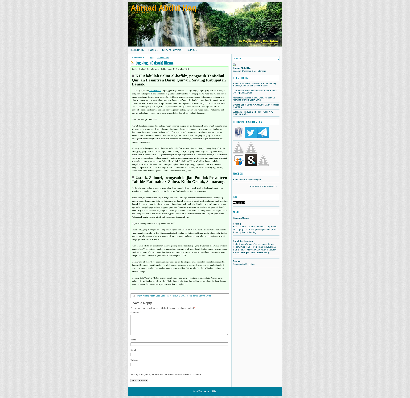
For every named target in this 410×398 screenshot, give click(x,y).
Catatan (242, 226)
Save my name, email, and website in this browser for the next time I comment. (166, 374)
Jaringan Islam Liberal (252, 252)
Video (273, 226)
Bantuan (192, 49)
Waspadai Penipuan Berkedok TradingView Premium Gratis (253, 113)
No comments (163, 58)
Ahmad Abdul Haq (164, 8)
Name (133, 340)
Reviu (259, 229)
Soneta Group (205, 296)
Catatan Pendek (255, 226)
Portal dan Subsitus (172, 49)
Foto (267, 226)
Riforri (254, 247)
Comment (136, 312)
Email (133, 350)
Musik (236, 229)
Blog (152, 58)
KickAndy (251, 250)
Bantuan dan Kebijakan (243, 264)
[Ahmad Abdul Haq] (234, 65)
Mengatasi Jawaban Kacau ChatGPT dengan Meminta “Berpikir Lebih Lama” (254, 99)
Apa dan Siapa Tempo (264, 244)
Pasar (251, 229)
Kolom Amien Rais (241, 247)
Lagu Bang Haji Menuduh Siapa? (170, 296)
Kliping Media (149, 296)
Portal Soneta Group (242, 244)
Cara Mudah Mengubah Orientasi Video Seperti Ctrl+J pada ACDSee (255, 91)
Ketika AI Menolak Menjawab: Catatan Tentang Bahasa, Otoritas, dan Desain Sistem (254, 84)
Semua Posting (249, 232)
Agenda (243, 229)
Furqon (139, 296)
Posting (153, 49)
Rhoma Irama (155, 90)
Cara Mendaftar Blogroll (263, 186)
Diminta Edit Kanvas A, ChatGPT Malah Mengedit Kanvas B (256, 106)
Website (134, 360)
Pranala (266, 229)
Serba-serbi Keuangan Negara (247, 179)
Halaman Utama (137, 50)
